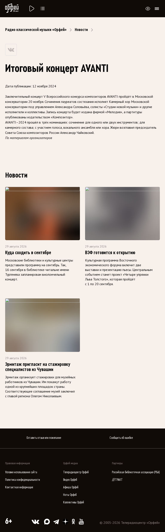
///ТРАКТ (117, 479)
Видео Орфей (70, 479)
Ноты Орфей (70, 494)
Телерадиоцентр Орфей (76, 472)
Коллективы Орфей (73, 502)
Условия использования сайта (21, 472)
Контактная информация (19, 487)
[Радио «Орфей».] (31, 8)
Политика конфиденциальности (22, 479)
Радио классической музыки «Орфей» (36, 30)
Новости (81, 30)
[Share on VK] (11, 49)
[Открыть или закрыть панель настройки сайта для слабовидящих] (148, 8)
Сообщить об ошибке (121, 437)
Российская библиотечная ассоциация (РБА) (136, 472)
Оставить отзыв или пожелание (43, 437)
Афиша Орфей (70, 487)
